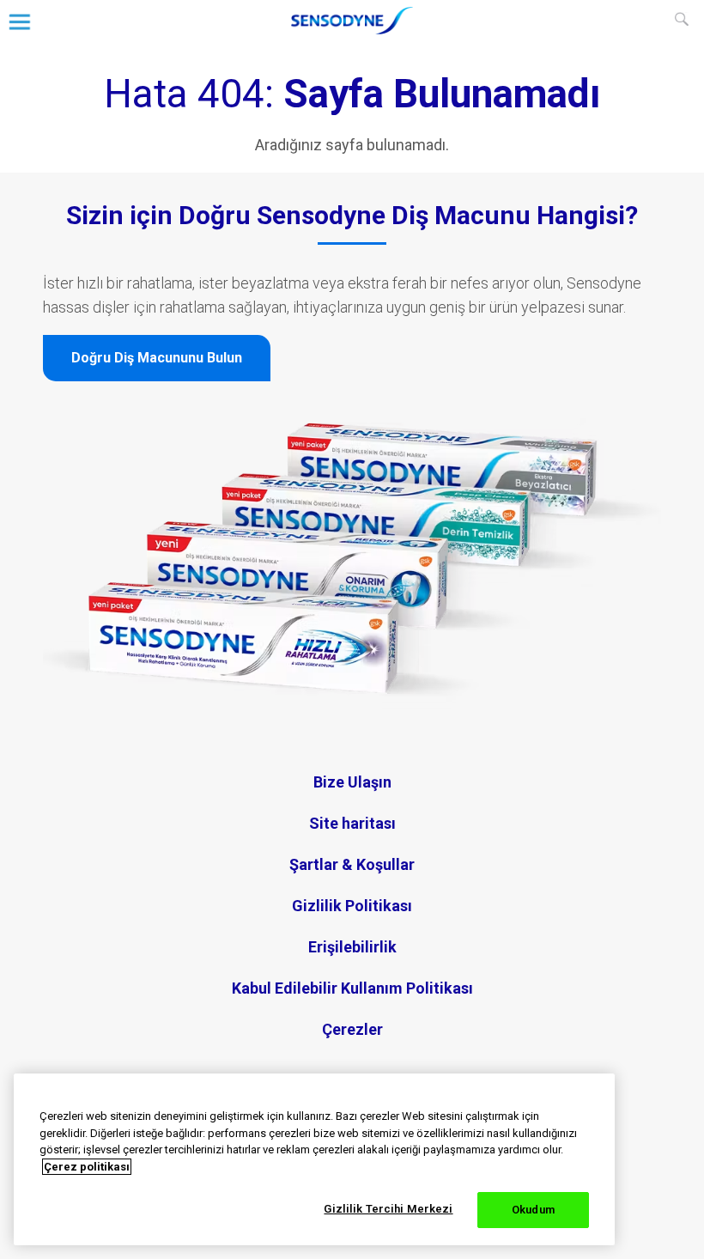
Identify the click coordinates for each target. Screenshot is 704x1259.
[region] (314, 1159)
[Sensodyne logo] (352, 29)
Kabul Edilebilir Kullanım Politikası (352, 988)
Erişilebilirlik (352, 947)
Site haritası (352, 823)
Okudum (533, 1209)
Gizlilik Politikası (352, 906)
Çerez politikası (87, 1166)
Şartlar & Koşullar (352, 864)
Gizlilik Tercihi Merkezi (388, 1208)
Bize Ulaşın (352, 782)
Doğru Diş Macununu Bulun (156, 358)
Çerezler (352, 1029)
